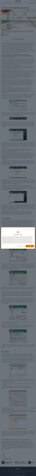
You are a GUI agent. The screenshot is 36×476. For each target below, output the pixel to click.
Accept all (29, 246)
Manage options (20, 246)
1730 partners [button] (8, 236)
